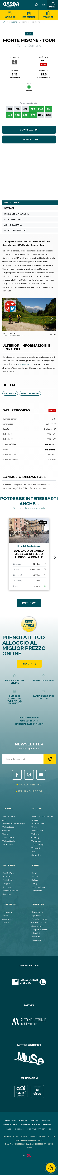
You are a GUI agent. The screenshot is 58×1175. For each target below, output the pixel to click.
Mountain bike (37, 823)
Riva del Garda (8, 816)
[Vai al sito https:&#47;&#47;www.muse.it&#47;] (29, 1058)
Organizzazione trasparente (36, 1125)
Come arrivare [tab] (13, 219)
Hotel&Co (10, 17)
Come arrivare (37, 926)
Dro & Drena (8, 837)
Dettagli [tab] (9, 208)
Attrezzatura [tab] (13, 225)
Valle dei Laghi (8, 841)
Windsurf (35, 848)
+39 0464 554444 (29, 721)
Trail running (37, 844)
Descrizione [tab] (11, 202)
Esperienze (28, 17)
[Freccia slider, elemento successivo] (47, 318)
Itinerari (35, 820)
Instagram (29, 775)
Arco (4, 820)
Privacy (46, 1121)
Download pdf (29, 130)
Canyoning (36, 855)
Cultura (34, 880)
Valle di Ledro (8, 827)
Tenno (5, 834)
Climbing (35, 837)
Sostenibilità (36, 891)
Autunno (6, 919)
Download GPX (29, 139)
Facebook (17, 775)
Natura (34, 876)
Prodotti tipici (8, 880)
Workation (36, 940)
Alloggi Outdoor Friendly (42, 816)
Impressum (10, 1121)
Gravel (34, 827)
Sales (8, 1129)
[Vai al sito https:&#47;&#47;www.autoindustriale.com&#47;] (29, 1022)
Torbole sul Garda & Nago (13, 823)
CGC (51, 1129)
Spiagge (6, 883)
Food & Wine (8, 873)
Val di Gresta (7, 844)
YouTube (41, 775)
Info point (35, 933)
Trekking (35, 834)
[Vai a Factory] (29, 1157)
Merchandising (38, 887)
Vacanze (48, 17)
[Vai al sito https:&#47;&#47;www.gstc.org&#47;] (29, 1091)
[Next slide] (55, 557)
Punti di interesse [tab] (15, 230)
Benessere (6, 887)
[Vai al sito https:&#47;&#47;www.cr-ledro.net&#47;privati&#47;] (29, 982)
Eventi (34, 873)
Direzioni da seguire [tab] (16, 214)
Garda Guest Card (39, 922)
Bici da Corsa (37, 830)
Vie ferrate (36, 841)
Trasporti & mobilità (39, 930)
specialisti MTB (24, 364)
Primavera (7, 912)
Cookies (23, 1121)
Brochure (35, 937)
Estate (5, 915)
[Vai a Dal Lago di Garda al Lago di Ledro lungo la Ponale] (29, 554)
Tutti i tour (29, 603)
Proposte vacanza (39, 919)
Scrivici (34, 1121)
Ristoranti (6, 876)
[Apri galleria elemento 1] (29, 314)
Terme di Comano (10, 891)
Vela (33, 852)
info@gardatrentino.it (29, 724)
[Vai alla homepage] (11, 4)
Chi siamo (19, 1129)
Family (34, 883)
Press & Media (10, 1125)
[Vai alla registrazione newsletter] (50, 759)
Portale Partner (36, 1129)
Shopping (6, 894)
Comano (6, 830)
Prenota (27, 664)
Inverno (5, 922)
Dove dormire (37, 912)
